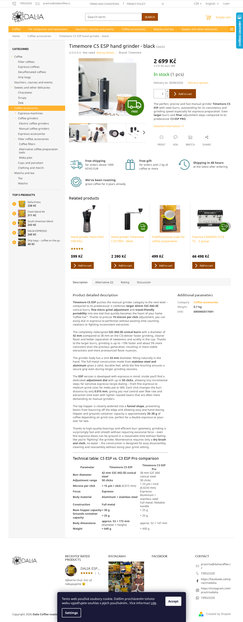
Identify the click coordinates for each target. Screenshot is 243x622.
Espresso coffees (29, 67)
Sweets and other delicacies (32, 87)
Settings (71, 613)
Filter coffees (26, 62)
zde (153, 603)
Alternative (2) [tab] (104, 282)
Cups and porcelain (30, 163)
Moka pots (25, 157)
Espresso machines (30, 113)
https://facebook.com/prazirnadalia (216, 581)
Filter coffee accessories (33, 139)
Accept (173, 601)
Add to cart (185, 93)
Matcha (23, 183)
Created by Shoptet (218, 614)
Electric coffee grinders (34, 123)
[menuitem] (16, 29)
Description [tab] (80, 282)
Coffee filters (27, 144)
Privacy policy (136, 4)
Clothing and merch (31, 168)
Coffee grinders (28, 118)
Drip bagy (24, 77)
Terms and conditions (104, 4)
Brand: (130, 52)
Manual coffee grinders (34, 128)
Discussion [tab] (144, 282)
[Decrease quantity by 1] (167, 96)
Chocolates (25, 92)
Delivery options (198, 82)
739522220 (208, 573)
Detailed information (167, 126)
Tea (20, 178)
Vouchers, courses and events (33, 82)
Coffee (18, 56)
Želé (20, 103)
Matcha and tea (24, 173)
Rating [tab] (125, 282)
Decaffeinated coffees (32, 72)
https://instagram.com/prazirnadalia (216, 590)
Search (150, 17)
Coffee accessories (26, 108)
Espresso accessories (31, 134)
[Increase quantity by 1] (167, 91)
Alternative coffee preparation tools (38, 150)
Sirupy (22, 97)
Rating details (105, 52)
